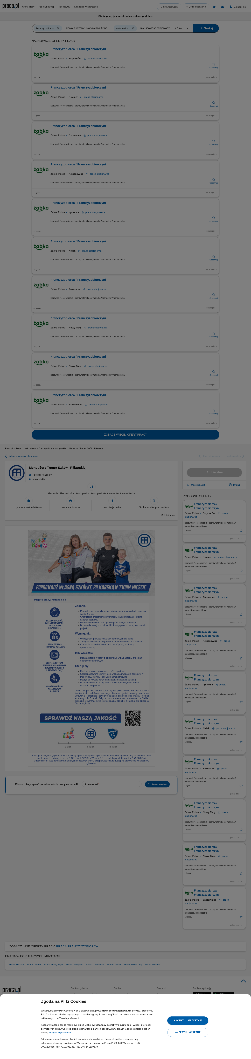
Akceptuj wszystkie (188, 1020)
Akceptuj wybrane (187, 1032)
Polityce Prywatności (60, 1032)
